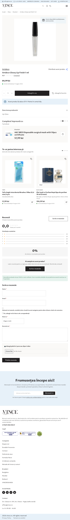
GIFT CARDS (54, 1)
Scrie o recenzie (58, 219)
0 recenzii (17, 75)
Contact (5, 451)
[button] (58, 69)
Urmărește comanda (33, 1)
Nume (4, 289)
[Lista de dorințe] (50, 6)
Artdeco (5, 69)
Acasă (3, 12)
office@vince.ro (7, 505)
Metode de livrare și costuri (11, 464)
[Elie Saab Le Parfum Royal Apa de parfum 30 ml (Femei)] (52, 180)
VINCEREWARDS (7, 482)
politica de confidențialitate (34, 397)
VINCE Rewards (45, 1)
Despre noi (5, 444)
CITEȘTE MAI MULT (8, 425)
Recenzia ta (6, 326)
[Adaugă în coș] (63, 134)
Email (4, 298)
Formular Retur (7, 457)
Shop (9, 12)
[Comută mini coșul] (47, 6)
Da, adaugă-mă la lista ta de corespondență (16, 313)
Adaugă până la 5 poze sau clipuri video (18, 346)
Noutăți (4, 476)
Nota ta (5, 317)
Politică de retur (7, 454)
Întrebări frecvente (8, 447)
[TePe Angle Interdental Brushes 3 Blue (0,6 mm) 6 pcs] (18, 180)
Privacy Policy (6, 518)
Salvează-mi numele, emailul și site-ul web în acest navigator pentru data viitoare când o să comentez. (32, 310)
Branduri (15, 12)
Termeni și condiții (19, 518)
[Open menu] (67, 6)
